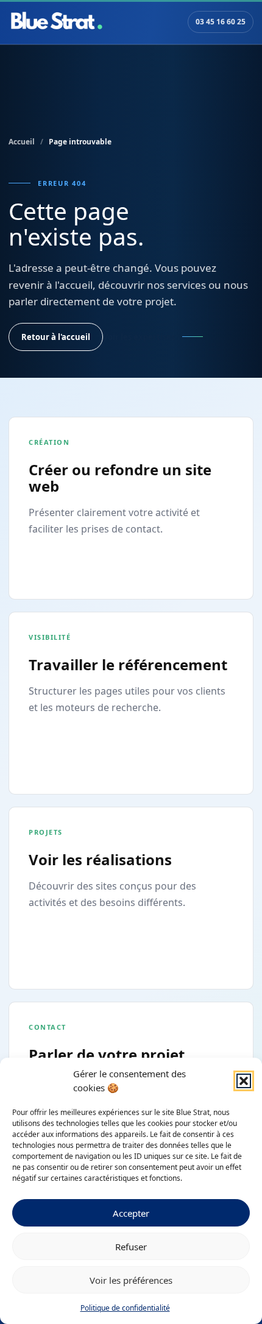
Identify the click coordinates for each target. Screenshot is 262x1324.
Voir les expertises (139, 336)
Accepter (131, 1213)
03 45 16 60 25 (221, 21)
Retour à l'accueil (55, 336)
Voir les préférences (131, 1280)
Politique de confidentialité (125, 1308)
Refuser (131, 1247)
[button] (244, 1081)
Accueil (22, 141)
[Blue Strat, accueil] (57, 22)
